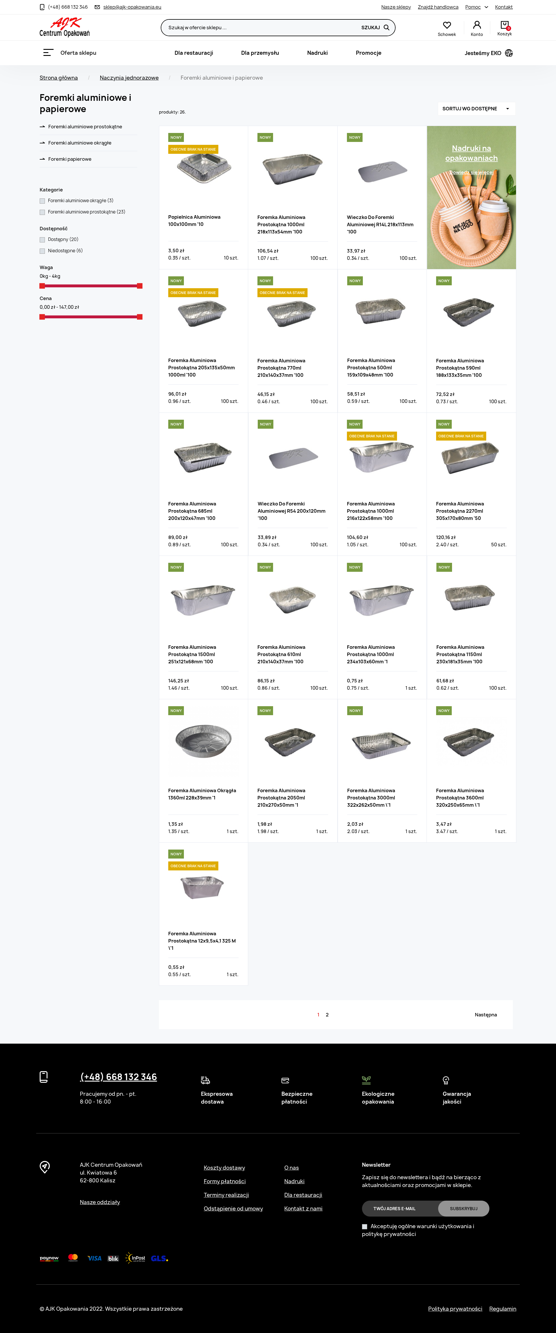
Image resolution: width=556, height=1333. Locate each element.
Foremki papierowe (70, 159)
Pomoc (473, 7)
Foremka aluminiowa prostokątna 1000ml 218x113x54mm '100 (281, 224)
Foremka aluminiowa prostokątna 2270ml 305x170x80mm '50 (460, 511)
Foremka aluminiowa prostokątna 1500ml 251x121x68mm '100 (192, 654)
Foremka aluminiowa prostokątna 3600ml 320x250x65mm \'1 (460, 797)
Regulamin (502, 1308)
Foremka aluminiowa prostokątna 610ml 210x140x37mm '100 (281, 654)
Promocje (368, 52)
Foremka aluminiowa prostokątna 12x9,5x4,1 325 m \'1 (202, 940)
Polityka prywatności (455, 1308)
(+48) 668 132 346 (118, 1077)
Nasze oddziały (100, 1202)
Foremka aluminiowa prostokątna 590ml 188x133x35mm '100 (460, 367)
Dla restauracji (194, 52)
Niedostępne (65, 251)
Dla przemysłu (260, 52)
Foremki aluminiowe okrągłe (79, 143)
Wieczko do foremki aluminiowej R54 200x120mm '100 (291, 511)
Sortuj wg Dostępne (476, 108)
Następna (486, 1014)
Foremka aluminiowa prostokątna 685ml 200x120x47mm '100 (192, 511)
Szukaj (370, 27)
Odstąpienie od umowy (233, 1208)
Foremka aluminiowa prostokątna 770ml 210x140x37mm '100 (281, 367)
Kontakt (504, 7)
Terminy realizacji (226, 1195)
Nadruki (317, 52)
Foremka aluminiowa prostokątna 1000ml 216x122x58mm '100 (371, 511)
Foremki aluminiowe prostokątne (85, 126)
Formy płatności (225, 1181)
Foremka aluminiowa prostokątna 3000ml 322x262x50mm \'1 (371, 797)
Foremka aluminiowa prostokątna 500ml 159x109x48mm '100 (371, 367)
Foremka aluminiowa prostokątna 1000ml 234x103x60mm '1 (371, 654)
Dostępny (63, 239)
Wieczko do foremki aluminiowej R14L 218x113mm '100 (380, 224)
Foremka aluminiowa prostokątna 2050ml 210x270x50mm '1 (281, 797)
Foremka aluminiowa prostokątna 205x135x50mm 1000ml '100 (201, 367)
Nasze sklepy (396, 7)
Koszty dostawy (224, 1167)
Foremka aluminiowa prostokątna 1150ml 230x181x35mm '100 (460, 654)
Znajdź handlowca (438, 7)
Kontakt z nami (303, 1208)
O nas (291, 1167)
